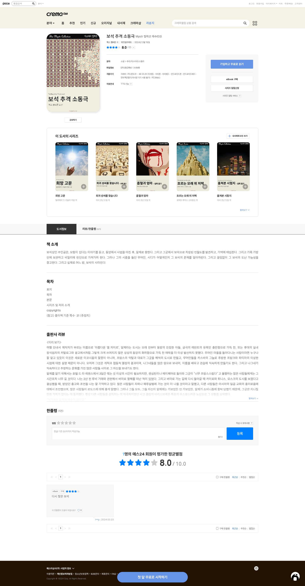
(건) (129, 47)
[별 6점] (66, 423)
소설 (122, 61)
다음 (65, 477)
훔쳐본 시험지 (224, 195)
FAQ (114, 573)
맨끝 (69, 477)
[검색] (33, 3)
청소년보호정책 (81, 573)
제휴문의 (105, 573)
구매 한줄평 (224, 477)
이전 (56, 477)
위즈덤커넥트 (126, 42)
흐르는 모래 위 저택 (187, 195)
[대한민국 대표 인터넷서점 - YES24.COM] (6, 3)
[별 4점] (62, 423)
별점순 (252, 477)
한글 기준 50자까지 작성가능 (67, 431)
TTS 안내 (130, 84)
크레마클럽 (57, 14)
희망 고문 (60, 195)
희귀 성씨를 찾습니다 (107, 195)
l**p (97, 519)
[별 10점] (74, 423)
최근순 (235, 477)
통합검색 (17, 3)
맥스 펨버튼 (111, 42)
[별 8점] (70, 423)
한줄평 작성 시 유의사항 (251, 423)
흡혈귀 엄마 (142, 195)
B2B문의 (95, 573)
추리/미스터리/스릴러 (135, 61)
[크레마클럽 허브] (254, 23)
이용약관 (50, 573)
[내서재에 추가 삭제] (82, 186)
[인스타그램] (256, 568)
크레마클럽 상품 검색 (185, 23)
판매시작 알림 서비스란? (239, 95)
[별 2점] (58, 423)
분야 (40, 3)
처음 (51, 477)
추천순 (243, 477)
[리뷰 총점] (114, 47)
